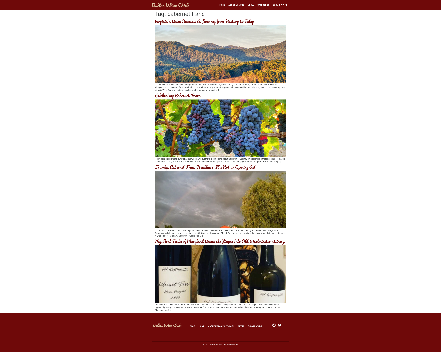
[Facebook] (274, 325)
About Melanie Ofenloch (221, 326)
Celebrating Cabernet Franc (177, 95)
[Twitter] (279, 325)
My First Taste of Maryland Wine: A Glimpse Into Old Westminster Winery (219, 241)
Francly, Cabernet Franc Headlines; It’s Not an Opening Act (205, 166)
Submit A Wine (280, 5)
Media (251, 5)
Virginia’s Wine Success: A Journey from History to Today (204, 21)
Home (222, 5)
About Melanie (236, 5)
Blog (192, 326)
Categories (263, 5)
